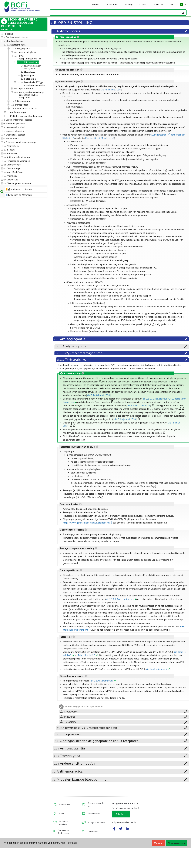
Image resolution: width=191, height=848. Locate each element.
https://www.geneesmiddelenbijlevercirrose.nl (86, 522)
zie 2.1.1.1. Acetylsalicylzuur (120, 598)
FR (171, 4)
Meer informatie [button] (69, 843)
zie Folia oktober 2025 (138, 405)
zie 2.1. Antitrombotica (102, 680)
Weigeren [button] (158, 843)
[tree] (22, 108)
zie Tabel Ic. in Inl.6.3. (156, 668)
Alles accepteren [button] (176, 843)
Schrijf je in (121, 814)
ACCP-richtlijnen (158, 134)
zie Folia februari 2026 (98, 395)
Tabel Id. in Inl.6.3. (87, 655)
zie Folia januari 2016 (125, 419)
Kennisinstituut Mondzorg (98, 138)
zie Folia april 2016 (111, 89)
